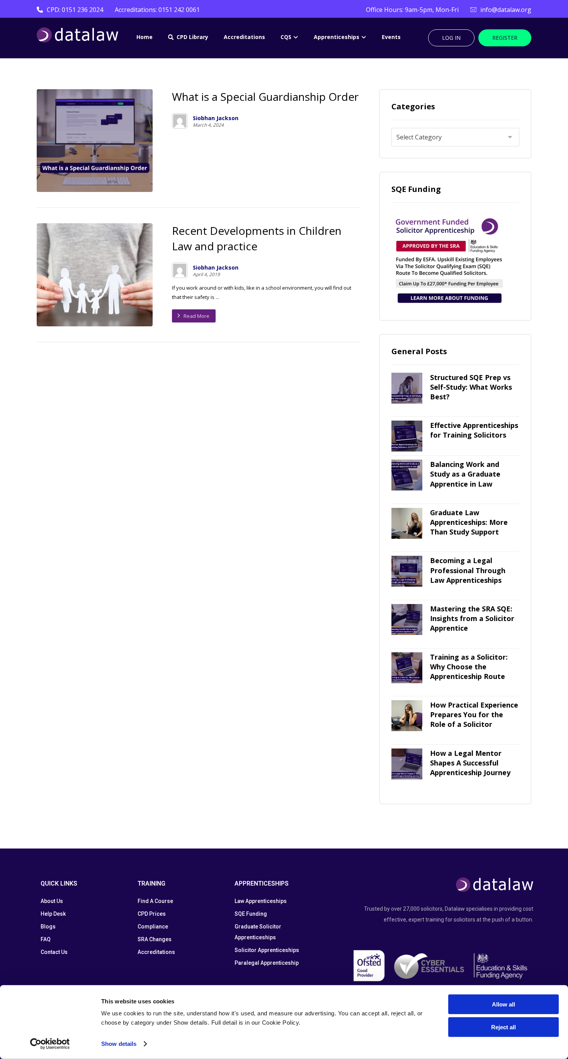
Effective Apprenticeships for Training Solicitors (474, 430)
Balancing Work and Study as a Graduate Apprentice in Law (465, 474)
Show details (118, 1043)
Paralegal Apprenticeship (267, 963)
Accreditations (156, 952)
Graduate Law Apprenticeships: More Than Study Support (469, 522)
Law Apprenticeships (261, 901)
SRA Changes (155, 939)
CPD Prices (152, 914)
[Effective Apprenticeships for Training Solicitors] (406, 436)
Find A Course (155, 901)
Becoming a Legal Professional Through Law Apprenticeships (467, 570)
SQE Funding (251, 914)
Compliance (153, 926)
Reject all (503, 1026)
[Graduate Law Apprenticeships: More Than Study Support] (406, 523)
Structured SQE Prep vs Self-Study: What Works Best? (471, 387)
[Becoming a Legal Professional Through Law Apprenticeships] (406, 571)
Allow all (503, 1004)
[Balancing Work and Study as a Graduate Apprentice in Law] (406, 475)
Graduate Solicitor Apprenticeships (258, 931)
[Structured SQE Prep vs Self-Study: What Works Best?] (406, 388)
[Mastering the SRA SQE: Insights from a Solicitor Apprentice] (406, 619)
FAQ (46, 939)
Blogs (48, 926)
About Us (52, 901)
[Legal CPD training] (77, 34)
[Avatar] (179, 121)
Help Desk (53, 914)
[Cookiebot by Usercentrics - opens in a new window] (50, 1044)
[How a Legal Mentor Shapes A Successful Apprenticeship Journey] (406, 763)
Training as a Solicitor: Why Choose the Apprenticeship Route (469, 666)
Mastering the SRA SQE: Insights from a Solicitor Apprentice (472, 618)
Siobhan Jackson (215, 118)
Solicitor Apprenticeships (267, 950)
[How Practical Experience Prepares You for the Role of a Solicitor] (406, 715)
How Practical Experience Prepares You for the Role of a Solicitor (474, 714)
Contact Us (54, 952)
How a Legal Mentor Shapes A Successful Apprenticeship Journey (470, 762)
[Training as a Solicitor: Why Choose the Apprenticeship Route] (406, 667)
